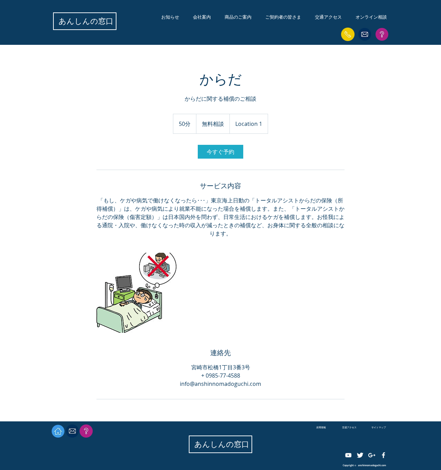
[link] (220, 152)
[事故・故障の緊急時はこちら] (348, 34)
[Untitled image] (136, 293)
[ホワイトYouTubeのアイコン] (348, 455)
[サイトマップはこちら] (382, 34)
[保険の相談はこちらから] (364, 34)
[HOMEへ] (58, 431)
